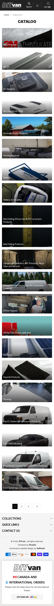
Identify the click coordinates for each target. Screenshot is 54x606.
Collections (11, 518)
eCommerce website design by (23, 548)
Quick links (10, 524)
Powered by (23, 545)
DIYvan (22, 541)
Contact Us (11, 531)
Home (6, 15)
